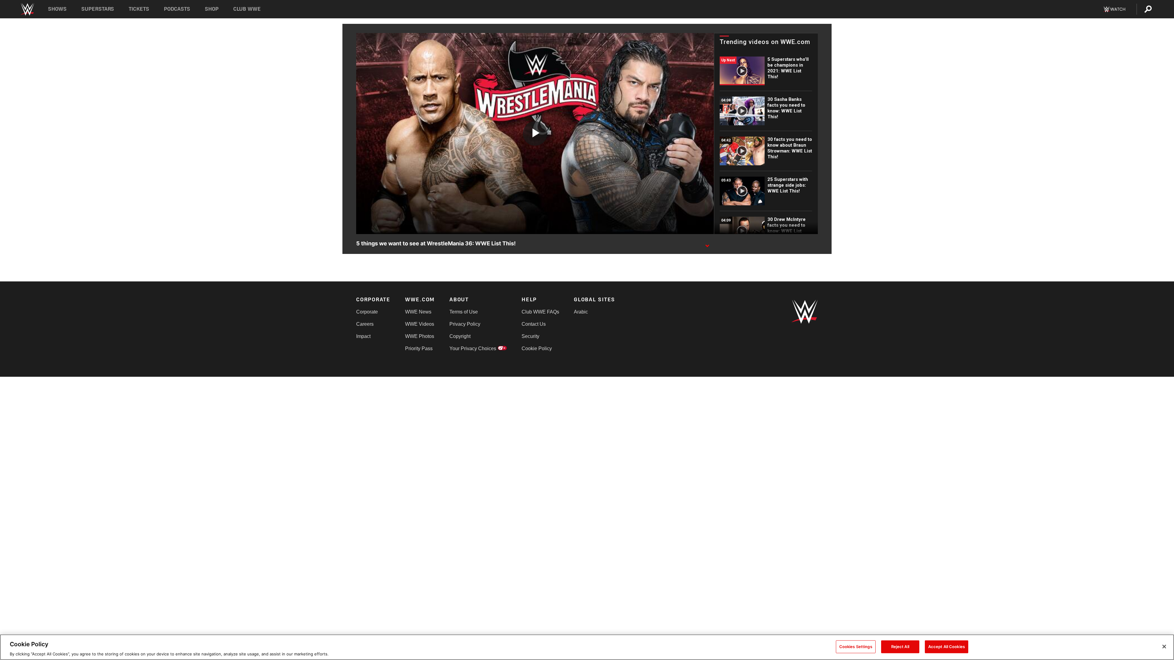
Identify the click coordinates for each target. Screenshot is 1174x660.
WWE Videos (419, 324)
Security (530, 336)
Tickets (139, 9)
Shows (57, 9)
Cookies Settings (855, 646)
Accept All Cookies (946, 646)
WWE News (418, 311)
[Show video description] (707, 244)
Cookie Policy (537, 348)
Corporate (367, 311)
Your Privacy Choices (472, 348)
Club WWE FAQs (540, 311)
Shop (212, 9)
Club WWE (247, 9)
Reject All (900, 646)
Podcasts (177, 9)
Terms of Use (463, 311)
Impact (363, 336)
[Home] (27, 9)
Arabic (581, 311)
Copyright (460, 336)
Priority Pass (419, 348)
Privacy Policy (464, 324)
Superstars (97, 9)
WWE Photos (419, 336)
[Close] (1164, 646)
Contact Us (534, 324)
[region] (587, 647)
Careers (365, 324)
